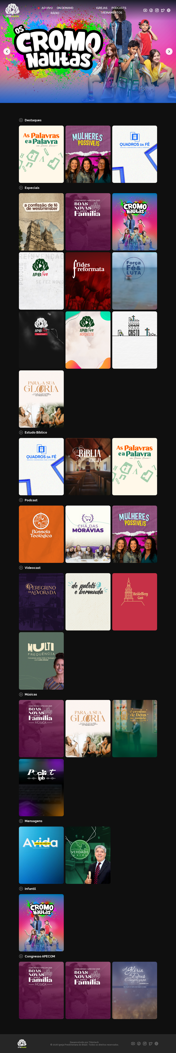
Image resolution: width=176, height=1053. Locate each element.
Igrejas (101, 8)
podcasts (119, 8)
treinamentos (111, 12)
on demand (65, 8)
